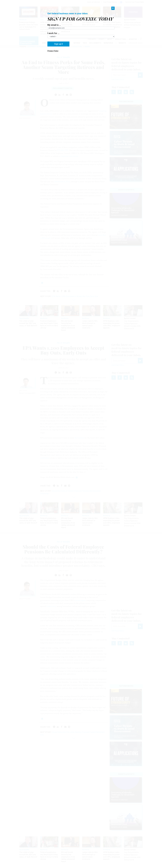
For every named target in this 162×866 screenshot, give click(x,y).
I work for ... (53, 33)
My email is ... (54, 24)
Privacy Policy (52, 51)
